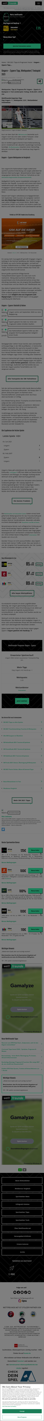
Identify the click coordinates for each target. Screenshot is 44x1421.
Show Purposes (22, 1417)
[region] (22, 1402)
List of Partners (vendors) (9, 1406)
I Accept (22, 1411)
